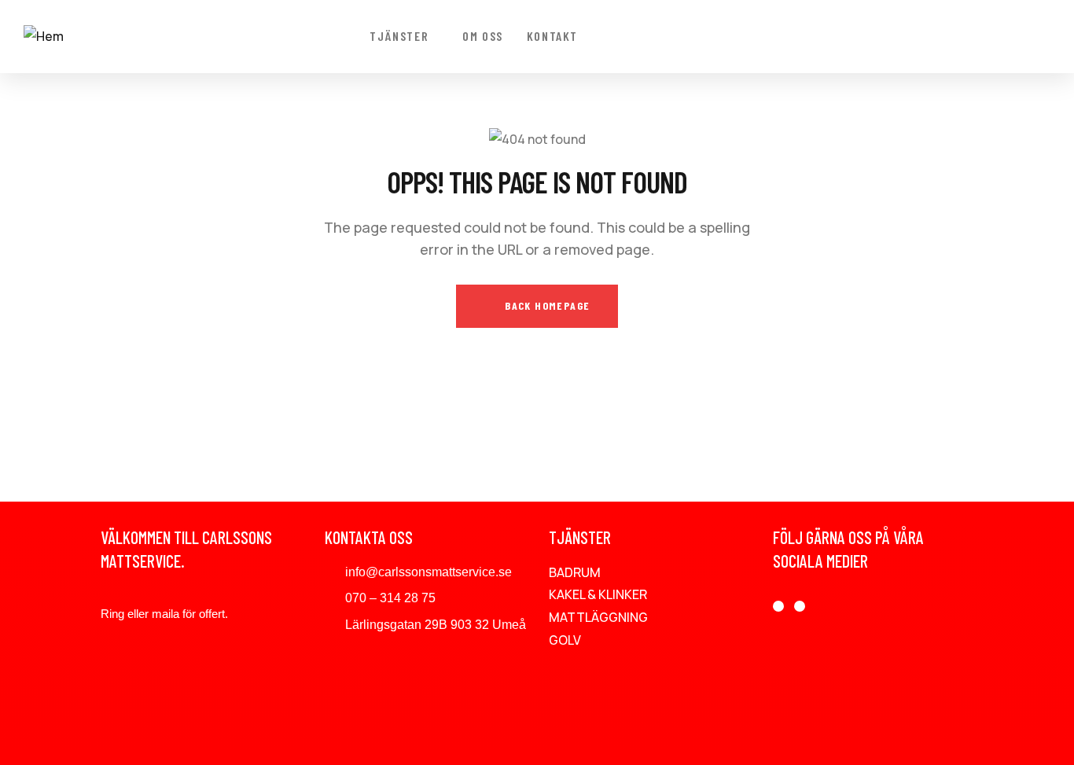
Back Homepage (546, 305)
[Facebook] (778, 606)
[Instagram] (799, 606)
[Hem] (44, 36)
